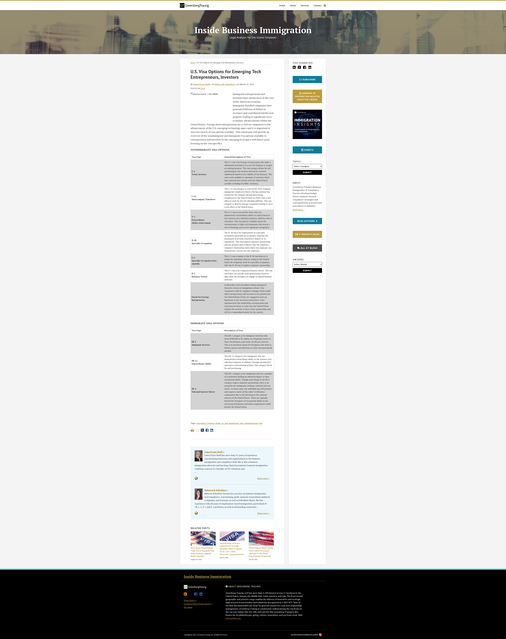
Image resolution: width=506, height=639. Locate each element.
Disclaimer (188, 607)
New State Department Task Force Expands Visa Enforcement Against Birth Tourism (202, 552)
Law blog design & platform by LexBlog (304, 634)
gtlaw (218, 423)
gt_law (225, 423)
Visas (202, 88)
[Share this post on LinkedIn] (211, 430)
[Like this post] (207, 430)
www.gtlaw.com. (233, 618)
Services (305, 5)
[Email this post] (197, 430)
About (293, 5)
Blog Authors (304, 220)
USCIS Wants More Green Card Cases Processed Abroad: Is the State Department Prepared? (261, 552)
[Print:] (192, 430)
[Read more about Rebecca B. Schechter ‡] (196, 513)
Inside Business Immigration (253, 30)
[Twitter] (299, 67)
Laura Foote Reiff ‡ (202, 84)
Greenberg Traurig (205, 423)
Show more (263, 478)
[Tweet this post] (202, 430)
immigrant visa (236, 423)
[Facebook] (304, 67)
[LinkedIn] (309, 67)
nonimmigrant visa (253, 423)
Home (282, 5)
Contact (317, 5)
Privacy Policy (189, 600)
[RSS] (294, 67)
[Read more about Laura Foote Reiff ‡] (196, 478)
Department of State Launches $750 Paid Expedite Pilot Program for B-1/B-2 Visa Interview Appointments (232, 549)
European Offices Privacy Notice (197, 604)
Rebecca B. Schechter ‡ (225, 84)
